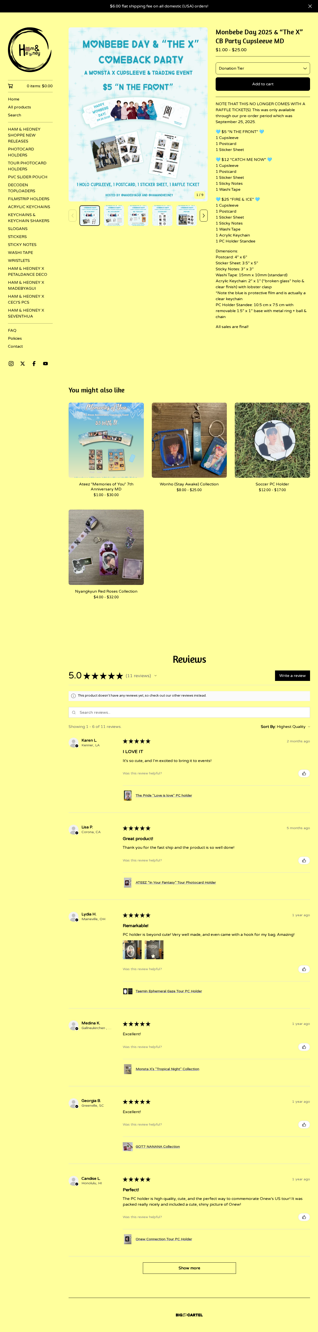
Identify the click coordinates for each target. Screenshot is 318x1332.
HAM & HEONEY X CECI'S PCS (26, 299)
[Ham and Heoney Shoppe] (30, 49)
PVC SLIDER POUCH (27, 177)
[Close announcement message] (310, 6)
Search (14, 115)
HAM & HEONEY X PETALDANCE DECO (27, 271)
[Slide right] (204, 216)
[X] (22, 363)
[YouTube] (45, 363)
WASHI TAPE (20, 252)
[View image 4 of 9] (162, 215)
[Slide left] (73, 216)
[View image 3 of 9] (138, 215)
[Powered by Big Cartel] (189, 1315)
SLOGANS (18, 228)
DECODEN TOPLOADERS (21, 188)
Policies (15, 338)
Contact (15, 346)
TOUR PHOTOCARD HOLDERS (27, 166)
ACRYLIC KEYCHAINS (29, 206)
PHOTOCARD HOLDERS (21, 152)
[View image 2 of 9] (114, 215)
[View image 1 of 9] (90, 215)
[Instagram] (11, 363)
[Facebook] (34, 363)
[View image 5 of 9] (186, 215)
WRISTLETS (19, 260)
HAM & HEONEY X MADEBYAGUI (26, 285)
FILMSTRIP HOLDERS (28, 198)
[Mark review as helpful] (304, 773)
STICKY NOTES (22, 244)
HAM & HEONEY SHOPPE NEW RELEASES (24, 135)
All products (19, 107)
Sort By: (268, 726)
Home (13, 99)
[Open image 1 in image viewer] (138, 114)
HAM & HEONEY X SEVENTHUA (26, 313)
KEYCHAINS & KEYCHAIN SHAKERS (28, 217)
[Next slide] (201, 114)
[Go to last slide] (76, 114)
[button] (156, 676)
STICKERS (17, 236)
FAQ (12, 330)
